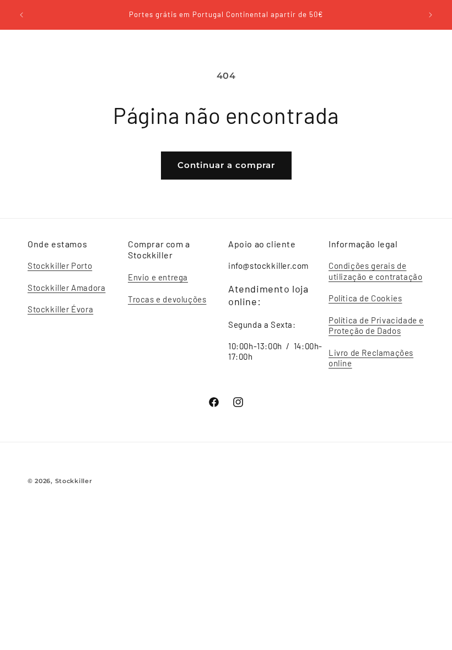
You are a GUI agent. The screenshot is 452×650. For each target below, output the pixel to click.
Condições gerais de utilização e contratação (375, 271)
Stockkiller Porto (60, 265)
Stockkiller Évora (60, 309)
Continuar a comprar (226, 165)
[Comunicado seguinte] (430, 15)
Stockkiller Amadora (66, 287)
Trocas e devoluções (167, 299)
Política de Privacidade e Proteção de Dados (376, 325)
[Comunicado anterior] (21, 15)
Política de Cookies (365, 298)
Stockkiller (74, 481)
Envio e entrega (158, 277)
